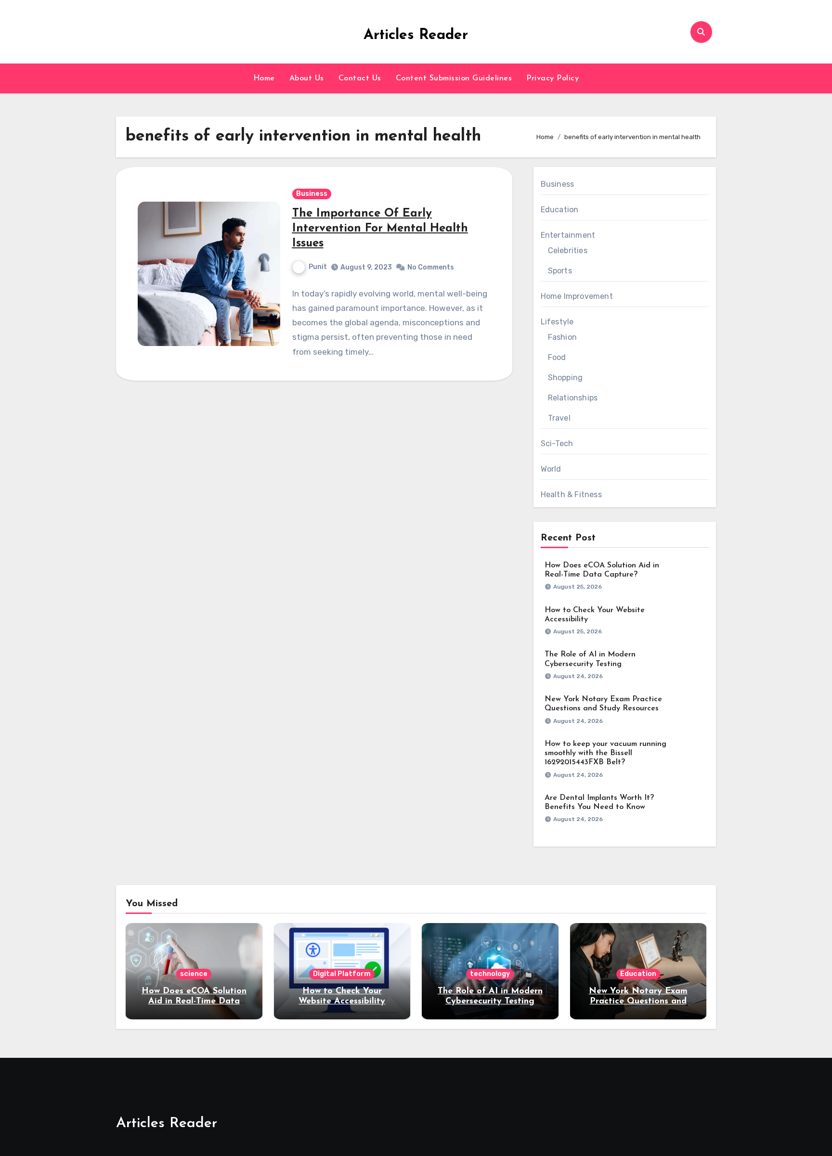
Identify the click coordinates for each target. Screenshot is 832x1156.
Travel (559, 418)
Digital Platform (342, 974)
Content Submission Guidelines (454, 78)
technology (490, 974)
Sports (560, 270)
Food (557, 357)
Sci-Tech (557, 443)
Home (264, 78)
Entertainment (568, 235)
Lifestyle (557, 321)
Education (560, 209)
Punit (318, 267)
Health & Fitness (571, 494)
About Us (306, 78)
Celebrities (567, 250)
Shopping (565, 377)
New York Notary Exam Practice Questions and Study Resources (638, 1001)
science (194, 974)
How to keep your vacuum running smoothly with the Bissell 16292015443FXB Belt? (605, 753)
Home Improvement (577, 296)
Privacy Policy (552, 78)
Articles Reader (416, 35)
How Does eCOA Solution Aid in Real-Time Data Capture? (194, 1001)
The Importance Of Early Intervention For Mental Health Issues (380, 228)
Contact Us (359, 78)
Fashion (562, 337)
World (551, 469)
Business (311, 194)
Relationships (573, 397)
